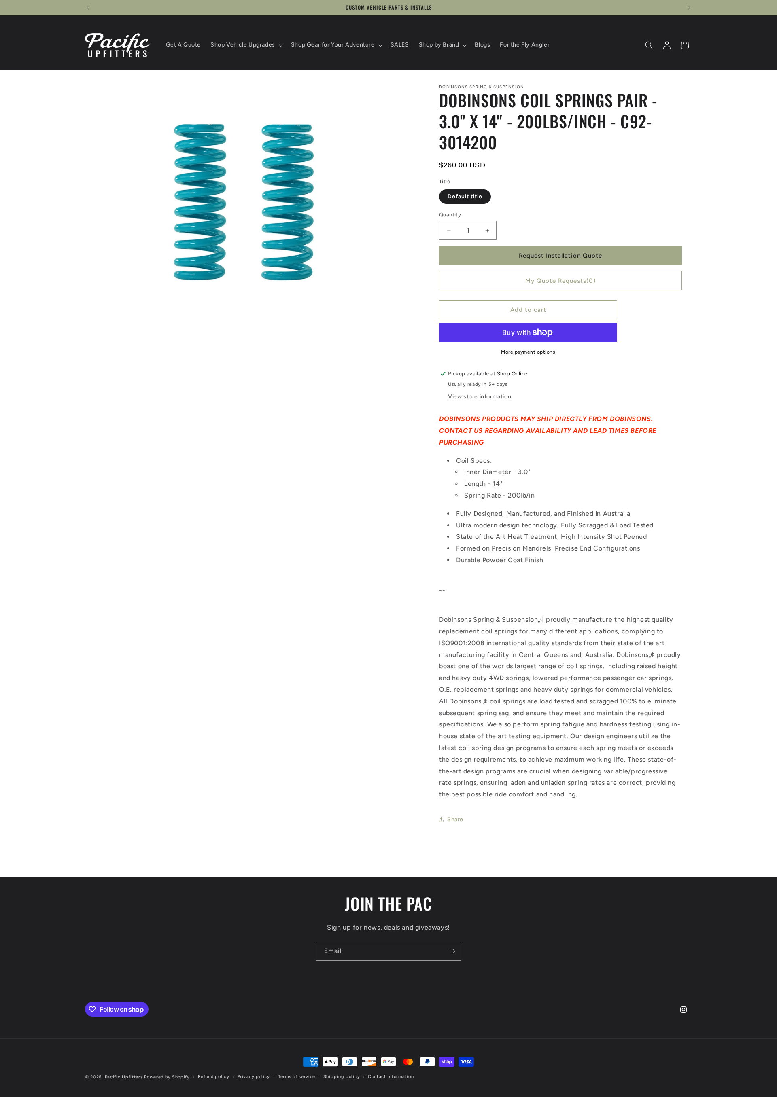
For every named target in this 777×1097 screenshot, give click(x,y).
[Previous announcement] (88, 7)
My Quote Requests (560, 280)
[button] (246, 44)
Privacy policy (253, 1076)
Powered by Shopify (167, 1077)
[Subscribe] (452, 951)
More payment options (528, 352)
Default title (465, 196)
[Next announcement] (689, 7)
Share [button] (455, 819)
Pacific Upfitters (124, 1077)
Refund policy (213, 1076)
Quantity (450, 215)
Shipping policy (341, 1076)
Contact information (391, 1076)
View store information (479, 396)
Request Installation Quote (560, 255)
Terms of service (296, 1076)
